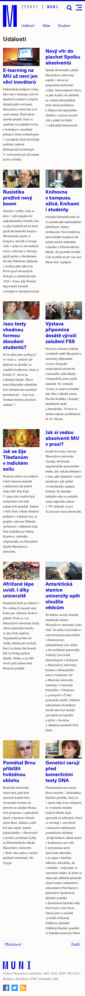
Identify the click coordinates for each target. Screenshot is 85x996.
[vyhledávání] (69, 8)
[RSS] (23, 988)
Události (27, 25)
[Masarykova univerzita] (17, 966)
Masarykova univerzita (27, 973)
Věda (46, 25)
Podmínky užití (48, 979)
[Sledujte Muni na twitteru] (14, 988)
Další (75, 944)
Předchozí (13, 944)
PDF (34, 979)
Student (64, 25)
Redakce (8, 979)
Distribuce (22, 979)
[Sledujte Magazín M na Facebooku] (6, 988)
